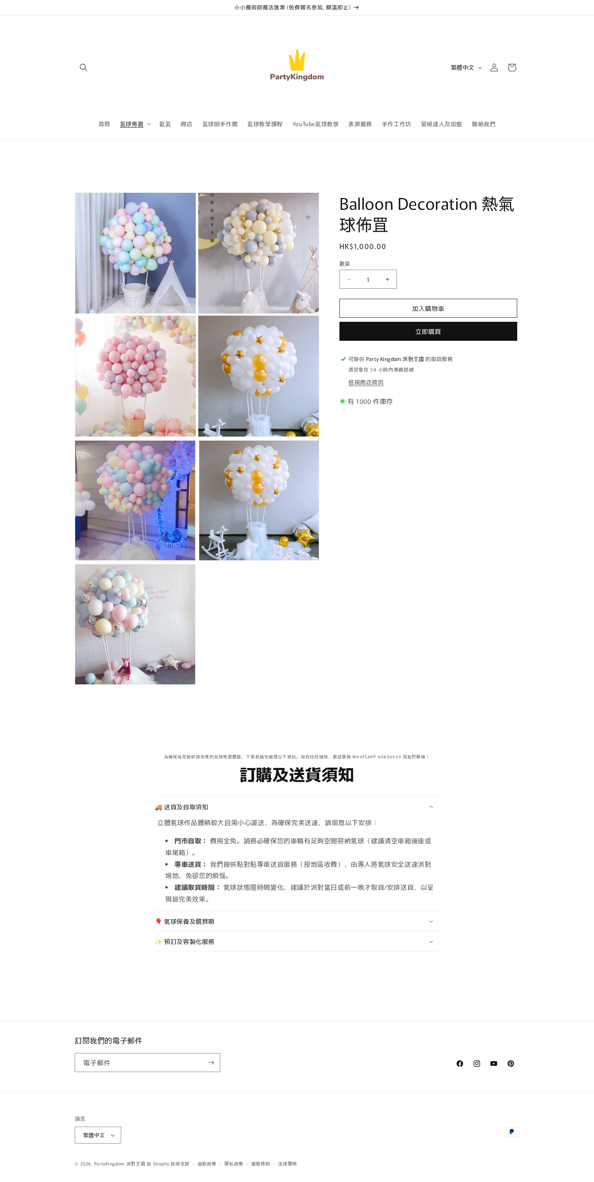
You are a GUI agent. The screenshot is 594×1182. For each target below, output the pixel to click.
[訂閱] (211, 1062)
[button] (84, 67)
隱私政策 (233, 1163)
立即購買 (428, 331)
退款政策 (207, 1163)
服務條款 (260, 1163)
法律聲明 (287, 1163)
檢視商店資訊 (366, 382)
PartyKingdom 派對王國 (119, 1163)
